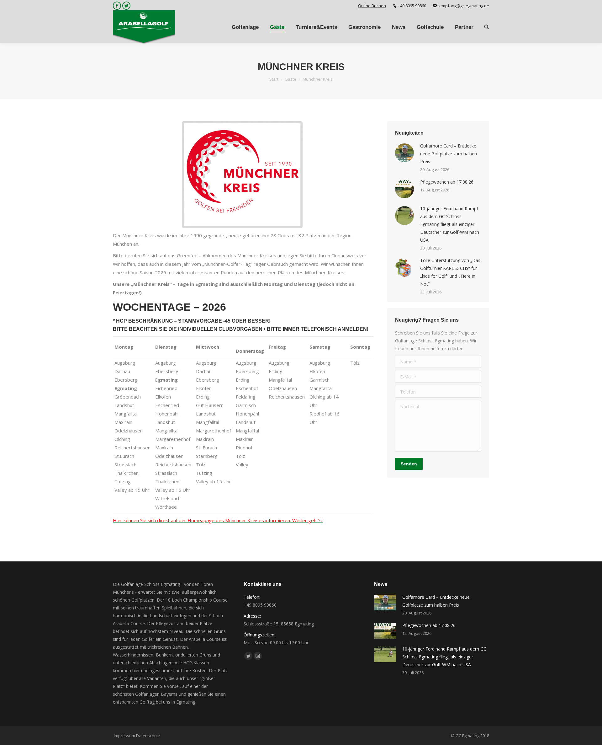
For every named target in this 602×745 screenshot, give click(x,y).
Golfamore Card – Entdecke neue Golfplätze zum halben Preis (448, 153)
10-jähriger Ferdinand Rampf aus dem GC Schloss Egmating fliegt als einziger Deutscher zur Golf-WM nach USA (449, 224)
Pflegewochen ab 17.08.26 (446, 182)
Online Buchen (372, 5)
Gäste (290, 79)
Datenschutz (148, 735)
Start (273, 79)
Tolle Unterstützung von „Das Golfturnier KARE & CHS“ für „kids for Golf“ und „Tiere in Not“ (450, 272)
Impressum (124, 735)
